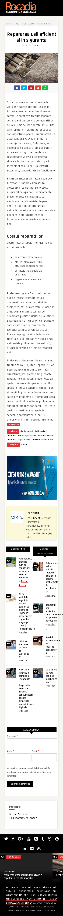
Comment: (12, 736)
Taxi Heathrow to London (23, 818)
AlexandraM (51, 596)
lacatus (41, 435)
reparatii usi (13, 424)
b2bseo (24, 711)
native (24, 632)
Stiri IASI (18, 895)
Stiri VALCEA (12, 902)
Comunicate (13, 857)
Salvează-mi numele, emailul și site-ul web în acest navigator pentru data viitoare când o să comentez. (29, 772)
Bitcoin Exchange (19, 814)
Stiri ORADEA (21, 898)
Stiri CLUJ (37, 891)
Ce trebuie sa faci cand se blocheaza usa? (51, 676)
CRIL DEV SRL (34, 518)
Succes (24, 661)
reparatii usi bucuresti (42, 439)
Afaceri (24, 444)
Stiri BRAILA (25, 902)
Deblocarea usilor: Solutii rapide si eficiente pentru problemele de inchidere (52, 576)
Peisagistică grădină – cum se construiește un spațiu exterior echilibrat (26, 568)
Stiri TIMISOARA (48, 898)
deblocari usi (26, 431)
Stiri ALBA (11, 887)
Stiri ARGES (34, 887)
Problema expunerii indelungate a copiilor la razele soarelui (23, 877)
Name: (10, 751)
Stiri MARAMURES (42, 895)
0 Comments (45, 24)
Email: (35, 751)
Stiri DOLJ (47, 891)
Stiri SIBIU (34, 898)
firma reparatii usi (27, 435)
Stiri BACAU (46, 887)
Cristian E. (36, 45)
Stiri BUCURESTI (22, 891)
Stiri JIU (28, 895)
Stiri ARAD (22, 887)
